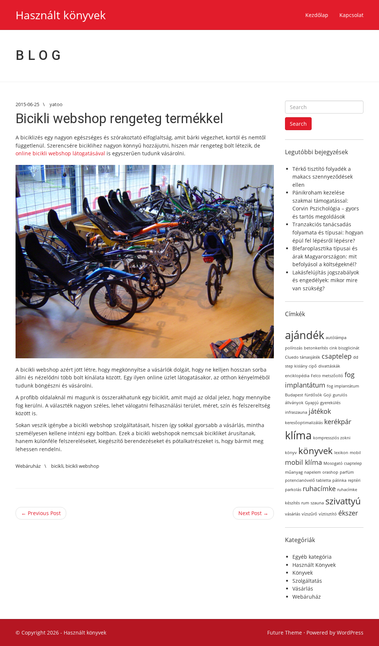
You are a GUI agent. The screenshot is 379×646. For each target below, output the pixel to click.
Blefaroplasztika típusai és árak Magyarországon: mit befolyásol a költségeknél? (325, 256)
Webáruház (28, 466)
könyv (291, 452)
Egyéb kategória (312, 556)
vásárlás (292, 514)
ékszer (348, 512)
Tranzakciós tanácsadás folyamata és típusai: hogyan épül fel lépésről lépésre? (327, 232)
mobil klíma (303, 462)
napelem (312, 472)
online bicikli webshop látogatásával (60, 153)
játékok (320, 411)
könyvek (315, 450)
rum (305, 502)
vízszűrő (309, 514)
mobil (355, 452)
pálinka (339, 480)
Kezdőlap (316, 14)
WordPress (350, 632)
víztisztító (328, 514)
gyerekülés (330, 402)
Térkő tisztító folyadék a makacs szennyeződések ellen (322, 176)
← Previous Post (41, 513)
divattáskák (329, 366)
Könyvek (302, 572)
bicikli (57, 466)
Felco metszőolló (327, 375)
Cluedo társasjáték (302, 357)
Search (298, 123)
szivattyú (343, 501)
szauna (317, 502)
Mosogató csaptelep (342, 463)
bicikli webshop (82, 466)
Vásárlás (302, 588)
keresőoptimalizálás (304, 422)
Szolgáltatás (307, 580)
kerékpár (337, 421)
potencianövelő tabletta (308, 480)
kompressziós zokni (332, 437)
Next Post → (253, 513)
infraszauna (296, 412)
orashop (330, 472)
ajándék (304, 335)
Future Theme (284, 632)
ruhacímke (319, 488)
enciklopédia (297, 375)
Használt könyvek (61, 15)
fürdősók (313, 395)
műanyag (294, 472)
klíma (298, 435)
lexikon (341, 452)
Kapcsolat (351, 14)
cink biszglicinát (344, 348)
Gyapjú (312, 402)
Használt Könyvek (314, 564)
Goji (327, 395)
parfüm (347, 472)
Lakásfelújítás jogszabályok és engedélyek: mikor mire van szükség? (325, 280)
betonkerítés (316, 348)
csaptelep (337, 356)
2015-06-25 (27, 104)
